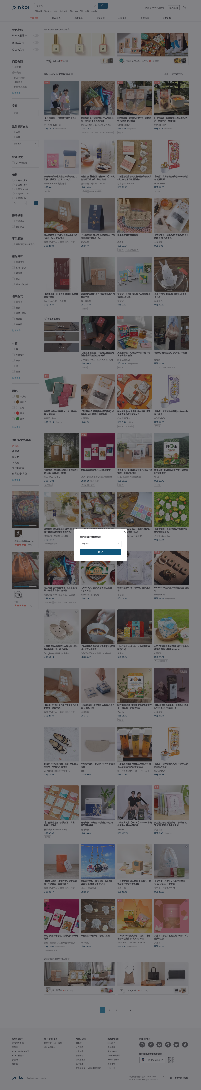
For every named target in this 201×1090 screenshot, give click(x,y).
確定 (100, 552)
